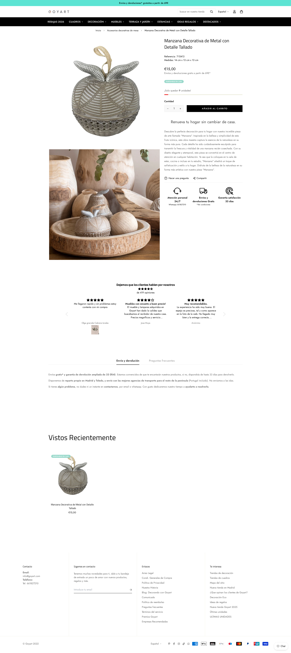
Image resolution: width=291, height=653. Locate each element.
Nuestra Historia (150, 587)
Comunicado (148, 597)
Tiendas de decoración (221, 573)
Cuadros (74, 21)
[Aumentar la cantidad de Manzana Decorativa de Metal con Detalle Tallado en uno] (180, 108)
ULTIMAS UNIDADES (220, 616)
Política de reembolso (153, 602)
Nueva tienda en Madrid (222, 587)
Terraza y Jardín (139, 21)
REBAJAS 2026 (56, 21)
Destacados (210, 21)
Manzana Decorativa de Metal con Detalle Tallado (72, 506)
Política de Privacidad (153, 583)
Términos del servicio (152, 612)
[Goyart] (59, 11)
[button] (67, 314)
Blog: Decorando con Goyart (157, 592)
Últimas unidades (218, 612)
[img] (145, 289)
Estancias (163, 21)
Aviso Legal (148, 573)
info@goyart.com (31, 576)
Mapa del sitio (217, 583)
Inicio (98, 30)
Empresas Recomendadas (155, 621)
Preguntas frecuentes (152, 607)
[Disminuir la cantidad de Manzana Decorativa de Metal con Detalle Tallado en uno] (167, 108)
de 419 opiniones (145, 292)
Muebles (116, 21)
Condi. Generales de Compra (157, 578)
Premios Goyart (149, 616)
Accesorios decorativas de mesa (122, 30)
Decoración (96, 21)
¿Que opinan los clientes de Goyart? (229, 592)
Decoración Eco (218, 597)
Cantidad (169, 101)
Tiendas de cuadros (220, 578)
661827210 (32, 583)
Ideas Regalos (186, 21)
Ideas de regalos (218, 602)
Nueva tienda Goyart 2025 (223, 607)
